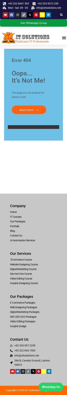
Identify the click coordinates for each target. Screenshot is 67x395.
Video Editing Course (21, 278)
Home (13, 211)
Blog (12, 230)
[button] (61, 15)
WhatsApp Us (51, 387)
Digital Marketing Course (23, 269)
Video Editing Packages (22, 321)
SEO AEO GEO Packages (23, 316)
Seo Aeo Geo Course (21, 273)
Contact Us (16, 235)
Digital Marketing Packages (24, 311)
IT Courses (16, 216)
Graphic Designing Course (24, 283)
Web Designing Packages (23, 307)
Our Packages (17, 221)
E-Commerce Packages (22, 302)
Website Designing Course (24, 264)
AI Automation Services (22, 240)
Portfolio (14, 226)
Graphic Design (18, 326)
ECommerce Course (21, 259)
